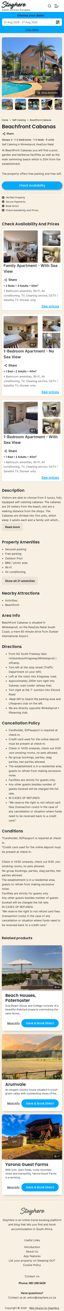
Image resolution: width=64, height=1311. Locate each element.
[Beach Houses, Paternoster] (32, 968)
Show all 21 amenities (20, 581)
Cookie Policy (32, 1265)
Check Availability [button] (32, 185)
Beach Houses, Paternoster (20, 998)
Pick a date (57, 22)
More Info (13, 1023)
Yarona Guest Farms (26, 1164)
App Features (32, 1256)
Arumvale (15, 1084)
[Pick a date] (32, 22)
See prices (50, 306)
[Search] (49, 6)
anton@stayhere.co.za (41, 1297)
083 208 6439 (37, 1283)
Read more (12, 527)
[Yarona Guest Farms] (32, 1137)
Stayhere (13, 5)
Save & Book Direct (40, 1023)
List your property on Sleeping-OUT (32, 1260)
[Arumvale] (32, 1056)
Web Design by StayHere (44, 1308)
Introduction (32, 1247)
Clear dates (32, 29)
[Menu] (56, 6)
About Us (32, 1251)
